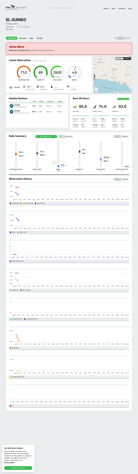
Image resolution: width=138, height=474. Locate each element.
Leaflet (115, 92)
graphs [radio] (117, 136)
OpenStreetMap (122, 92)
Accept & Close (18, 468)
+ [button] (96, 87)
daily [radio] (61, 136)
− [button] (96, 90)
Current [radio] (119, 58)
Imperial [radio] (120, 38)
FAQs (113, 8)
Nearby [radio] (127, 58)
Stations (106, 8)
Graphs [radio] (117, 179)
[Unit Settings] (115, 38)
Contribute (121, 8)
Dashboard (12, 39)
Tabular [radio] (125, 179)
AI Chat (39, 39)
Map (31, 39)
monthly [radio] (69, 136)
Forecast (22, 39)
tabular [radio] (125, 136)
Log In (130, 8)
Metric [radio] (128, 38)
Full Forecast (123, 98)
